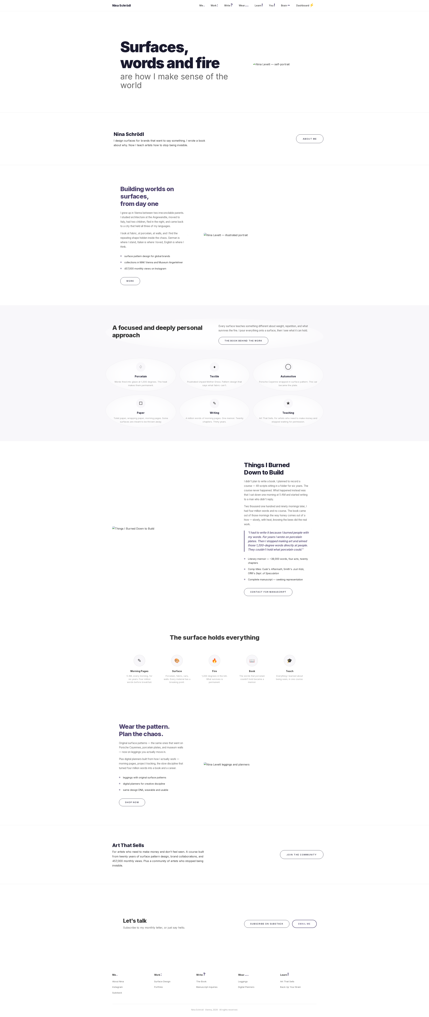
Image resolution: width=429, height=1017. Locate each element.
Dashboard (305, 5)
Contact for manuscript (268, 592)
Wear (244, 5)
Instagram (117, 987)
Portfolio (158, 987)
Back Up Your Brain (290, 987)
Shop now (132, 802)
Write (228, 5)
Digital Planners (246, 987)
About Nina (118, 981)
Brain (285, 5)
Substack (117, 992)
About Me (310, 139)
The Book (201, 981)
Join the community (302, 854)
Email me (304, 924)
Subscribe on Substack (266, 924)
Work (214, 5)
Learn (259, 5)
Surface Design (162, 981)
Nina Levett (120, 5)
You (272, 5)
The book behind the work (243, 340)
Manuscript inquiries (207, 987)
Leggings (243, 981)
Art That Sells (287, 981)
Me (201, 5)
